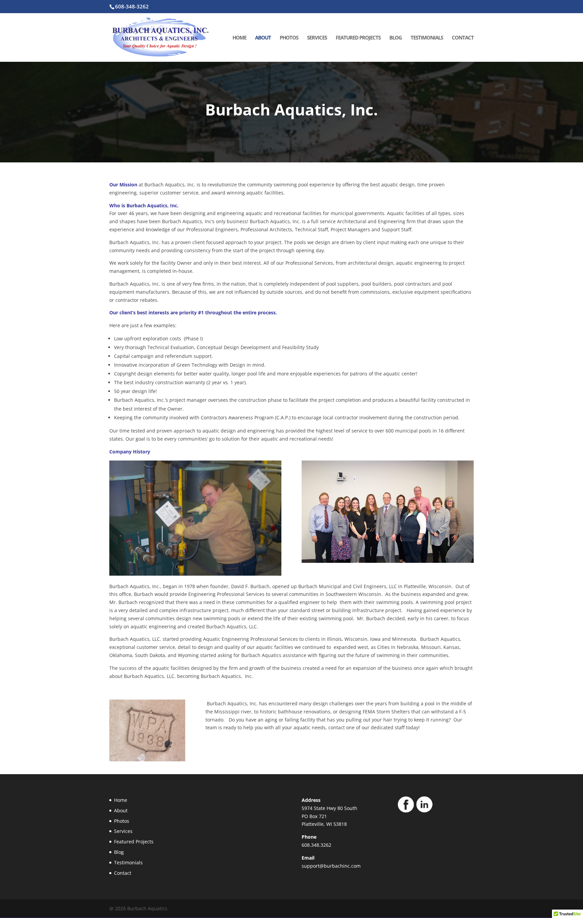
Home (239, 38)
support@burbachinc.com (331, 866)
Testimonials (427, 38)
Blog (395, 38)
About (263, 38)
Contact (463, 38)
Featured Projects (358, 38)
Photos (289, 38)
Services (317, 38)
